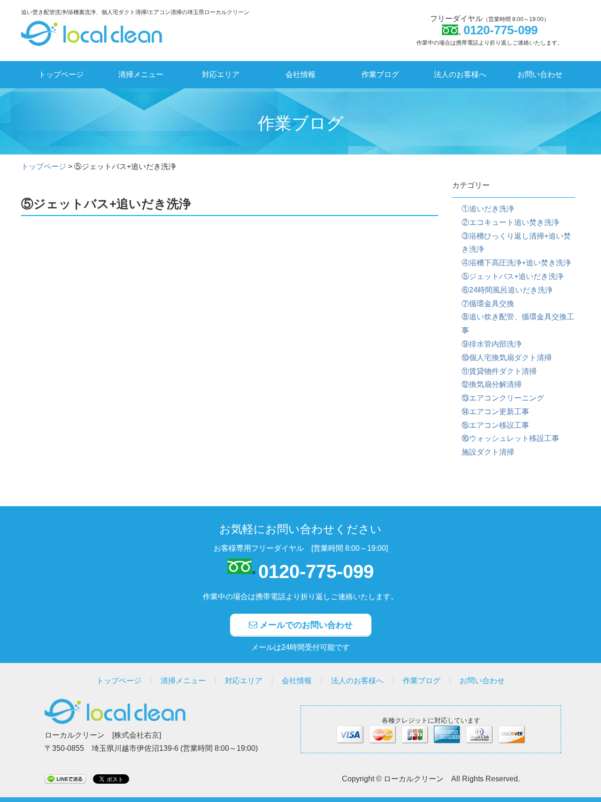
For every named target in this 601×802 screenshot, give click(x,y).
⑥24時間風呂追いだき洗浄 (507, 290)
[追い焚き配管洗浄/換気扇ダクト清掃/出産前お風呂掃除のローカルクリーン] (91, 28)
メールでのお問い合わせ (305, 625)
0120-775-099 (316, 571)
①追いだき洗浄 (488, 209)
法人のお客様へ (460, 74)
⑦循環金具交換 (488, 304)
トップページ (61, 74)
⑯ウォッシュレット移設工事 (510, 438)
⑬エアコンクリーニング (503, 398)
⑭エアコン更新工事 (495, 412)
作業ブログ (380, 74)
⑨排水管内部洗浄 (492, 344)
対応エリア (220, 74)
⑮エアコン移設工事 (495, 425)
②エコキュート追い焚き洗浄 (510, 222)
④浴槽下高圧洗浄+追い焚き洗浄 (516, 263)
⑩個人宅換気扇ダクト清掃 (507, 358)
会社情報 (300, 74)
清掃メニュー (140, 74)
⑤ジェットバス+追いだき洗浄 (512, 276)
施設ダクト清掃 (488, 452)
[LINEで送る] (65, 778)
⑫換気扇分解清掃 (492, 384)
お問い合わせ (539, 74)
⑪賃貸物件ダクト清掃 (499, 371)
